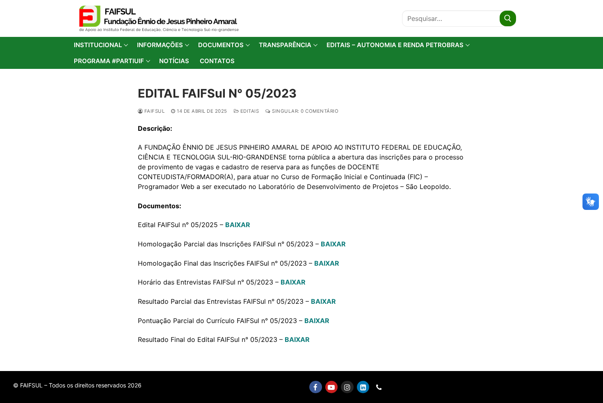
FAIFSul (153, 111)
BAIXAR (237, 225)
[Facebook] (315, 387)
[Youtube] (331, 387)
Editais (249, 111)
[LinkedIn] (363, 387)
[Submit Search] (508, 18)
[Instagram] (347, 387)
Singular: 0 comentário (304, 111)
